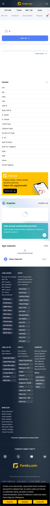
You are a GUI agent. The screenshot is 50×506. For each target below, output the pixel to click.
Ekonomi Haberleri (41, 351)
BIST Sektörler (6, 287)
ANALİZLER (6, 408)
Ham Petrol (39, 377)
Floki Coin (22, 402)
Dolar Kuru (22, 293)
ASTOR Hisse (7, 325)
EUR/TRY (22, 326)
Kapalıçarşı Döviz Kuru (25, 279)
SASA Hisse (7, 299)
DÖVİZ (20, 273)
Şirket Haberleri (40, 356)
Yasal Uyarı (32, 482)
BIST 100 (4, 16)
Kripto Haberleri (23, 356)
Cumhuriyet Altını (9, 369)
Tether (21, 387)
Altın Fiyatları (6, 351)
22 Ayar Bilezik (8, 373)
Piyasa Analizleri (7, 424)
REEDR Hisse (7, 329)
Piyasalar (39, 16)
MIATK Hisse (7, 333)
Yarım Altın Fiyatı (8, 365)
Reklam (12, 481)
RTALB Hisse (7, 303)
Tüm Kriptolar (22, 354)
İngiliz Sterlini (23, 300)
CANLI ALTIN (6, 347)
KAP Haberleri (39, 361)
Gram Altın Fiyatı (8, 358)
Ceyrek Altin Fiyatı (9, 362)
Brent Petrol (40, 380)
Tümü (46, 246)
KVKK (37, 481)
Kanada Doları (23, 315)
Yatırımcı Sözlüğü (7, 429)
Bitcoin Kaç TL (23, 364)
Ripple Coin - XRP (24, 398)
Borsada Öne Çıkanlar (9, 277)
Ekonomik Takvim (40, 369)
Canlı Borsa (15, 16)
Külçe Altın (6, 380)
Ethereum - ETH (24, 368)
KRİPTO (20, 347)
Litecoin (21, 375)
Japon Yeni (22, 308)
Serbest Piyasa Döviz (24, 277)
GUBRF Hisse (7, 307)
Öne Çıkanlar (22, 351)
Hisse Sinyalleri (7, 417)
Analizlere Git (43, 203)
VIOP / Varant (6, 290)
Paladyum (39, 384)
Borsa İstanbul (27, 16)
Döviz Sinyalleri (7, 419)
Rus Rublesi (23, 319)
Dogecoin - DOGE (25, 383)
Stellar (21, 372)
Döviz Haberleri (23, 285)
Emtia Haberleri (40, 366)
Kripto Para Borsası (25, 361)
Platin (38, 387)
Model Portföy (6, 414)
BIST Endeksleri (7, 285)
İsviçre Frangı (23, 304)
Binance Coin (23, 379)
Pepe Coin (22, 394)
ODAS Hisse (7, 314)
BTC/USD (22, 341)
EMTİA (37, 373)
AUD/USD (22, 334)
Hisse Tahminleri (7, 411)
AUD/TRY (22, 337)
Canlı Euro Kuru (24, 296)
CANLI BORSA (6, 273)
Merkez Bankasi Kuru (24, 282)
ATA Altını (6, 377)
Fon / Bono (5, 292)
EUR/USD (22, 330)
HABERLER (38, 347)
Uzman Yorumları (7, 432)
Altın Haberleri (6, 354)
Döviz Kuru (22, 289)
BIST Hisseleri (6, 282)
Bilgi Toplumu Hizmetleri (21, 482)
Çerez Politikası (44, 482)
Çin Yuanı (22, 311)
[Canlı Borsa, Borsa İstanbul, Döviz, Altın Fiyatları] (25, 465)
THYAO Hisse (7, 322)
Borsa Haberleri (7, 295)
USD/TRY (22, 322)
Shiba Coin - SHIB (24, 390)
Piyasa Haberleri (40, 359)
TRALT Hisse (7, 310)
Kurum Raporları (7, 422)
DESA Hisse (7, 318)
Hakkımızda (6, 481)
